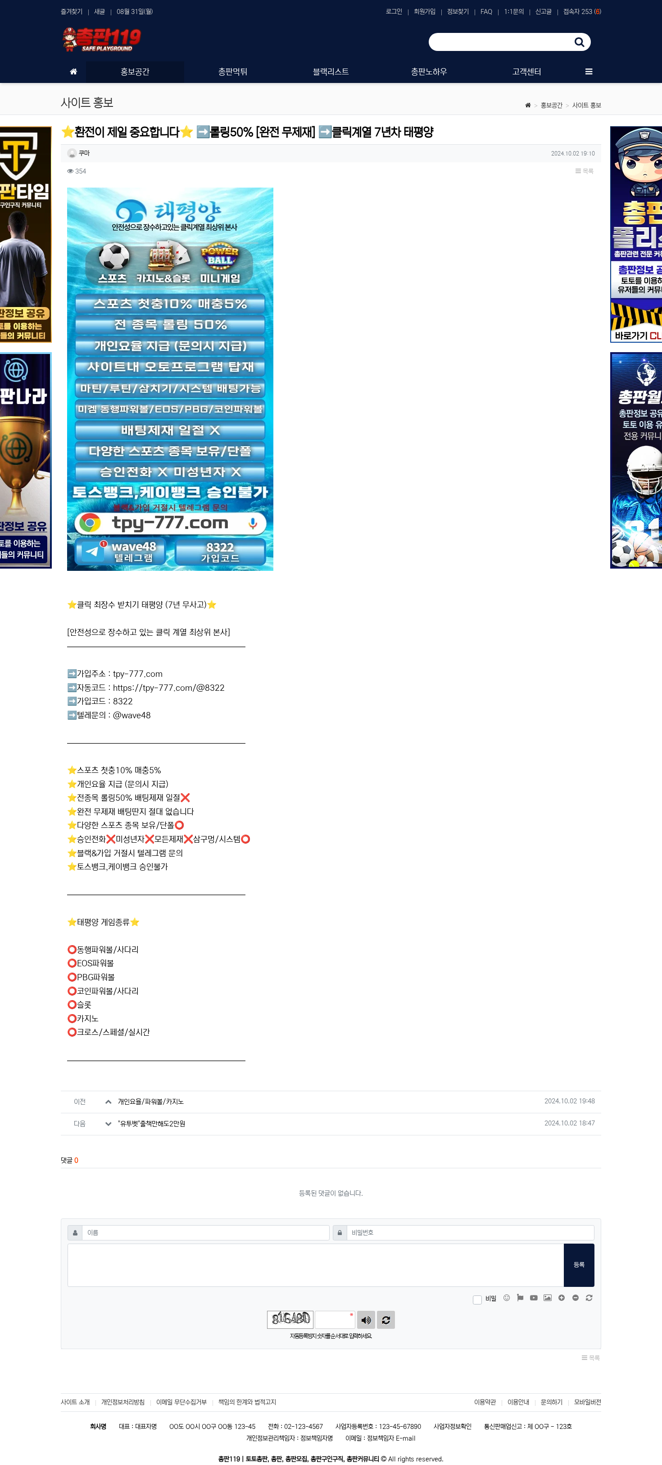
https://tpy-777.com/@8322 (169, 688)
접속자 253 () (582, 11)
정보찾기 (458, 11)
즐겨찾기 (71, 11)
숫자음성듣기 (366, 1320)
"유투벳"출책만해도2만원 (151, 1124)
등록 (579, 1264)
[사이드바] (588, 72)
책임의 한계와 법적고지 (247, 1402)
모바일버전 (587, 1402)
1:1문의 (514, 11)
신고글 (543, 11)
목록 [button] (587, 171)
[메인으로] (73, 72)
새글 (99, 11)
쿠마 (83, 153)
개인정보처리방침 (123, 1402)
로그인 (394, 11)
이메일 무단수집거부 (181, 1402)
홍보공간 (551, 105)
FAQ (486, 11)
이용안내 (518, 1402)
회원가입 (424, 11)
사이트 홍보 (586, 105)
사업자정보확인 (453, 1426)
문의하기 (551, 1402)
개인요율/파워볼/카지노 (151, 1102)
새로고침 (386, 1320)
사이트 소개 (75, 1402)
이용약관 (485, 1402)
